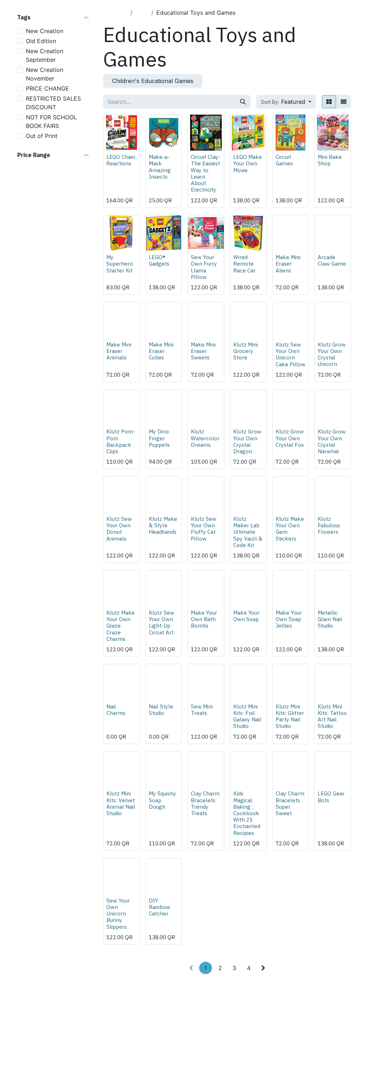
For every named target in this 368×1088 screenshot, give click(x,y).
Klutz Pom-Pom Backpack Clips (120, 441)
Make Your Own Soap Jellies (289, 619)
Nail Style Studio (161, 709)
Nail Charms (115, 709)
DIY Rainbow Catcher (159, 907)
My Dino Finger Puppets (159, 438)
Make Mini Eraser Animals (118, 351)
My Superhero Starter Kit (119, 263)
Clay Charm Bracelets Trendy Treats (205, 803)
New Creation (44, 31)
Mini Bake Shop (330, 160)
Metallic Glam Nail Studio (330, 619)
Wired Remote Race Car (244, 263)
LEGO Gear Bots (331, 796)
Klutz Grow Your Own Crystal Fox (290, 438)
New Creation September (44, 55)
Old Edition (41, 41)
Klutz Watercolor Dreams (205, 438)
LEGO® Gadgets (159, 260)
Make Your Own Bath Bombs (204, 619)
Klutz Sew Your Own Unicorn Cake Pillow (290, 354)
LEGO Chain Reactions (120, 160)
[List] (343, 102)
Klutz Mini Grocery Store (245, 351)
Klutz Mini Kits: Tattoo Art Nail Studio (332, 716)
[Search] (242, 102)
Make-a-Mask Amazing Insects (160, 166)
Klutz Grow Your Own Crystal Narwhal (332, 441)
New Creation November (44, 74)
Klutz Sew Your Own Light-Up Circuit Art (161, 622)
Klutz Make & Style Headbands (163, 525)
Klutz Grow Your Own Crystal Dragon (247, 441)
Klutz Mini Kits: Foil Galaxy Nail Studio (247, 716)
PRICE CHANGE (47, 88)
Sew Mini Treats (202, 709)
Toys (141, 12)
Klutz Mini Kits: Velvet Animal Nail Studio (120, 803)
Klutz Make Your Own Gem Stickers (290, 528)
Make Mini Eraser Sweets (203, 351)
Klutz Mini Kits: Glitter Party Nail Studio (290, 716)
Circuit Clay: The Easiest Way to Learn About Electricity (205, 173)
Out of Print (42, 135)
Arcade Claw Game (332, 260)
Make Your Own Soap (246, 616)
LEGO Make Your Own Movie (247, 163)
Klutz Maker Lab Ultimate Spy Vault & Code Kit (247, 531)
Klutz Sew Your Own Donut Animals (119, 528)
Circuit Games (284, 160)
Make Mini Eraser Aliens (288, 263)
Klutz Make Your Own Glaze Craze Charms (120, 625)
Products (115, 12)
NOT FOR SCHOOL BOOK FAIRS (51, 121)
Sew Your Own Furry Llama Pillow (204, 266)
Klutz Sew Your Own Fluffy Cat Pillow (203, 528)
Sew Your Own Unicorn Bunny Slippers (118, 913)
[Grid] (329, 102)
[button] (286, 102)
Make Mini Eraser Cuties (161, 351)
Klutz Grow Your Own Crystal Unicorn (332, 354)
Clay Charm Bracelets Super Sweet (290, 803)
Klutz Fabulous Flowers (329, 525)
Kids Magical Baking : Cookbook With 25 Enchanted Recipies (246, 813)
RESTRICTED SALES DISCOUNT (53, 103)
